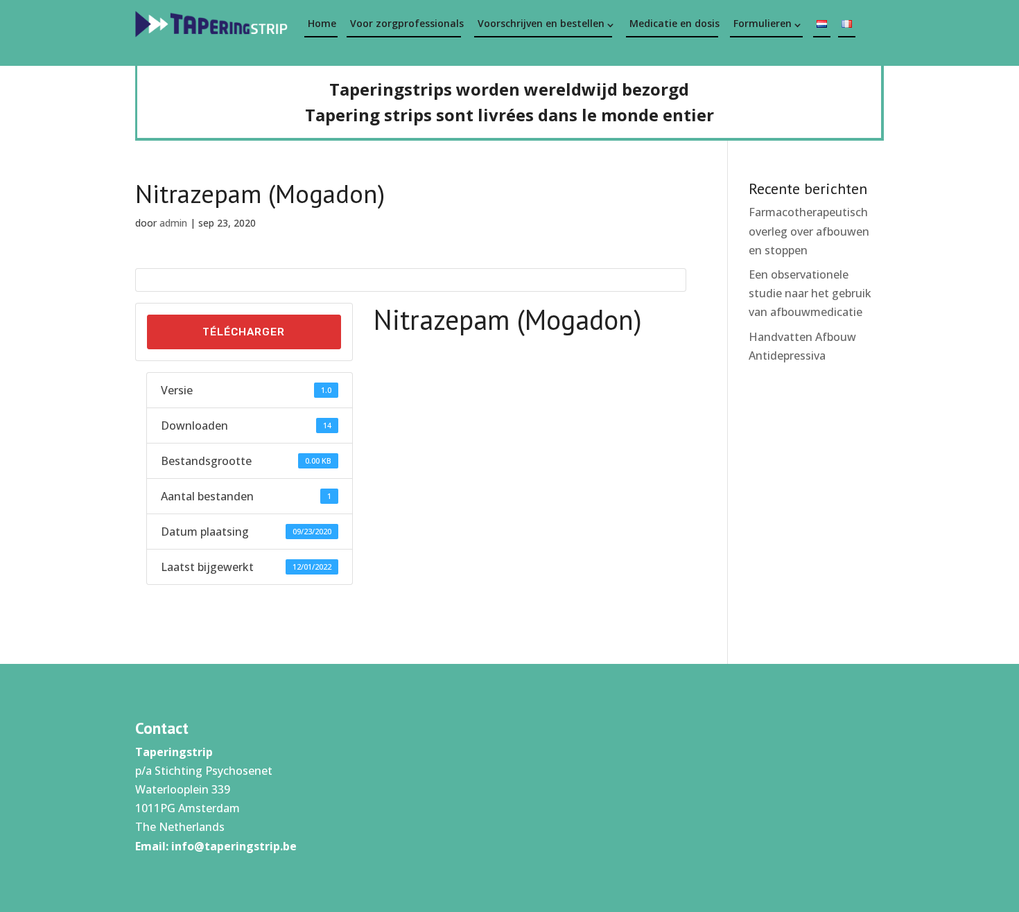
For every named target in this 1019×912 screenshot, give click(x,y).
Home (322, 23)
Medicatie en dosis (673, 23)
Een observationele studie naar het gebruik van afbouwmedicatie (810, 293)
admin (173, 222)
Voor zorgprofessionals (405, 23)
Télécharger (243, 332)
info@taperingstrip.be (234, 846)
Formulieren (762, 23)
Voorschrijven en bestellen (541, 23)
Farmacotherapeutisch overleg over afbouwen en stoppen (809, 230)
